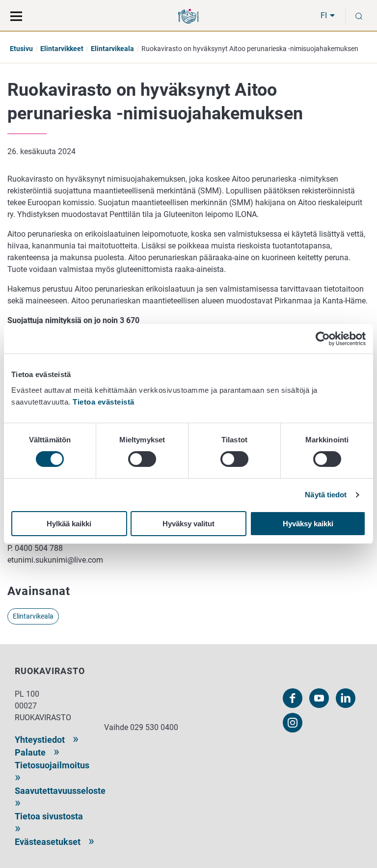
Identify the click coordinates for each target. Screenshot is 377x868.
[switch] (142, 459)
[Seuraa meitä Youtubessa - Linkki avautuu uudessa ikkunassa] (319, 698)
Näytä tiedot (326, 494)
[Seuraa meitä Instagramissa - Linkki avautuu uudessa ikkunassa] (292, 722)
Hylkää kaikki (69, 523)
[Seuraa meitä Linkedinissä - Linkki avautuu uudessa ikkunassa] (345, 698)
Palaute (30, 752)
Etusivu (21, 49)
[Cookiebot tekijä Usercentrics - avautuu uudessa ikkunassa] (323, 338)
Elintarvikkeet (61, 49)
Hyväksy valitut (188, 523)
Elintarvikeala (112, 49)
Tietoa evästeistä (104, 402)
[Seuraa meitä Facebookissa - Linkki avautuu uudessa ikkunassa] (292, 698)
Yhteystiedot (40, 739)
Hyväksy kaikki (308, 523)
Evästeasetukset (48, 842)
